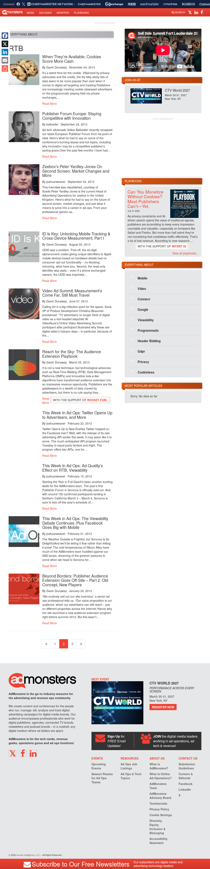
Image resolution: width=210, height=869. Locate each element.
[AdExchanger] (114, 4)
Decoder (45, 12)
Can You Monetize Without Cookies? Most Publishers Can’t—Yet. (145, 199)
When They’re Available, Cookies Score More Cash (71, 59)
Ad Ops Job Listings (129, 766)
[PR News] (132, 4)
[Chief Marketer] (89, 4)
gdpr (138, 351)
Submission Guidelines (187, 766)
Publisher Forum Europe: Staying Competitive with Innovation (71, 115)
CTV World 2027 (177, 90)
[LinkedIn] (5, 52)
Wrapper (63, 12)
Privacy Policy (159, 809)
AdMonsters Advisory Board (160, 796)
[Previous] (46, 643)
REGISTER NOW (163, 707)
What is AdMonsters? (159, 766)
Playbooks (81, 12)
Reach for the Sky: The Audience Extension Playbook (71, 354)
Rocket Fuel (97, 400)
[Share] (5, 68)
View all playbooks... (185, 253)
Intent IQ (179, 246)
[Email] (5, 60)
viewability (142, 319)
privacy (140, 361)
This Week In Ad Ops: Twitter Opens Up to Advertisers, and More (77, 415)
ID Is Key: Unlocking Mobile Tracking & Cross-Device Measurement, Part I (76, 236)
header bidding (146, 340)
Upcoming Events (98, 766)
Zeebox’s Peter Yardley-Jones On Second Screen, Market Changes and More (75, 170)
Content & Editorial (186, 776)
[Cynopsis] (170, 4)
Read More (49, 103)
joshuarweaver (55, 182)
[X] (5, 44)
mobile (139, 278)
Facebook (186, 784)
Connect (140, 298)
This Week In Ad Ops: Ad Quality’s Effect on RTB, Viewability (72, 467)
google (139, 309)
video (138, 288)
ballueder (52, 124)
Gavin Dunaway (56, 67)
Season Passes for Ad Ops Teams (102, 778)
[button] (191, 12)
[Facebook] (5, 36)
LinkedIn (185, 789)
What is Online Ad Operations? (161, 776)
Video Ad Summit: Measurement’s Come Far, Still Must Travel (72, 293)
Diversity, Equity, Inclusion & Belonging (157, 827)
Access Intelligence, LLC (28, 854)
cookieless (142, 372)
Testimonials (158, 803)
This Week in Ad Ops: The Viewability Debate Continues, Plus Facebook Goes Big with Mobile (75, 522)
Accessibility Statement (159, 841)
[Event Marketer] (149, 4)
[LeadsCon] (188, 4)
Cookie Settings (161, 815)
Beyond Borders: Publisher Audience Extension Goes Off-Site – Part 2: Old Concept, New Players (75, 580)
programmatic (145, 330)
